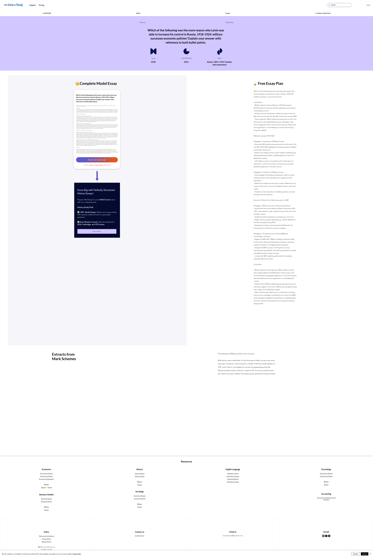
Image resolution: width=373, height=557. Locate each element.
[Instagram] (329, 536)
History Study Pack (96, 165)
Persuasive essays (233, 482)
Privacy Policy (77, 554)
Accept (365, 554)
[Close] (371, 553)
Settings (355, 554)
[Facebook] (326, 536)
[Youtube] (323, 536)
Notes (50, 487)
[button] (32, 5)
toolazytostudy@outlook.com (233, 536)
